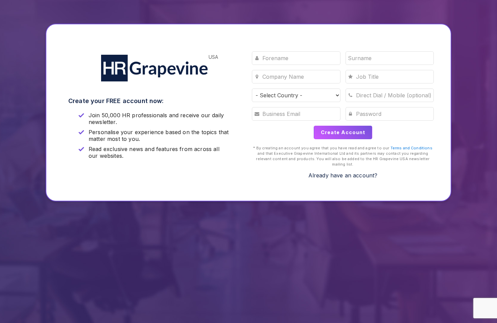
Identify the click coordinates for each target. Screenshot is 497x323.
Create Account (343, 132)
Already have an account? (343, 175)
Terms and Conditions (411, 148)
